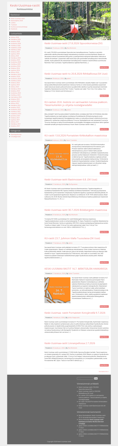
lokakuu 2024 (15, 68)
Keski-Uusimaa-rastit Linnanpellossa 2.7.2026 (69, 343)
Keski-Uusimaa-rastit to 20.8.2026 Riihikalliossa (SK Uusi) (75, 73)
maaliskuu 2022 (16, 114)
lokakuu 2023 (15, 83)
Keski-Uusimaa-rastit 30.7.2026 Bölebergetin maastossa (75, 209)
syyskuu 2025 (15, 54)
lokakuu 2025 (15, 52)
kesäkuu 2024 (15, 76)
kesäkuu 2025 (15, 60)
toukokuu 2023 (16, 93)
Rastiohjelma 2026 (17, 21)
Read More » (104, 67)
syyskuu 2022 (15, 101)
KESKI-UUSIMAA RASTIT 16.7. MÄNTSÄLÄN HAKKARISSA (75, 268)
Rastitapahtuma (16, 134)
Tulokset (14, 25)
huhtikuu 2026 (15, 45)
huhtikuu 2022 (15, 111)
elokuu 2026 (15, 37)
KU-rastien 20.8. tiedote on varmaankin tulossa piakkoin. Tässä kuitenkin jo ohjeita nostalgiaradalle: (76, 103)
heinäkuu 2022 (16, 105)
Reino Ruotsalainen (85, 415)
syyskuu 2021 (15, 120)
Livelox (13, 23)
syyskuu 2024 (15, 70)
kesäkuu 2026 (15, 41)
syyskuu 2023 (15, 85)
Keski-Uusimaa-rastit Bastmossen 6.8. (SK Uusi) (70, 179)
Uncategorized (15, 136)
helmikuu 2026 (15, 50)
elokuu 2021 (15, 122)
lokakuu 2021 (15, 118)
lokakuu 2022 (15, 99)
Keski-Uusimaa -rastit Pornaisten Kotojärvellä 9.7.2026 (74, 312)
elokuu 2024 (15, 72)
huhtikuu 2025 (15, 64)
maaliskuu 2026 (16, 48)
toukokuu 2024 (16, 78)
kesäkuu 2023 (15, 91)
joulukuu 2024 (15, 66)
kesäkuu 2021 (15, 126)
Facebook (14, 29)
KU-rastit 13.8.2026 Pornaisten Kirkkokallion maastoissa (75, 135)
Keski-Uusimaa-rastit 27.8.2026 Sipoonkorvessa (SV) (73, 43)
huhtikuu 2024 (15, 81)
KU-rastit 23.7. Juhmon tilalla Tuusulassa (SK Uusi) (72, 238)
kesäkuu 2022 (15, 107)
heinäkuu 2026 (16, 39)
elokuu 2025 (15, 56)
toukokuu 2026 (16, 43)
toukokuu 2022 (16, 109)
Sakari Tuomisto (71, 140)
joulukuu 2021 (15, 116)
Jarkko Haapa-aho (74, 317)
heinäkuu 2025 (16, 58)
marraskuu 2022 (16, 97)
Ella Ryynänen (73, 184)
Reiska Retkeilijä (84, 419)
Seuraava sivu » (104, 371)
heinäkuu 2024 (16, 74)
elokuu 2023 (15, 87)
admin (69, 78)
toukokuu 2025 (16, 62)
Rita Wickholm (71, 48)
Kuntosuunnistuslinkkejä (19, 27)
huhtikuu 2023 (15, 95)
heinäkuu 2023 (16, 89)
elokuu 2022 (15, 103)
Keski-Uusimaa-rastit (25, 5)
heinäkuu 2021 (16, 124)
